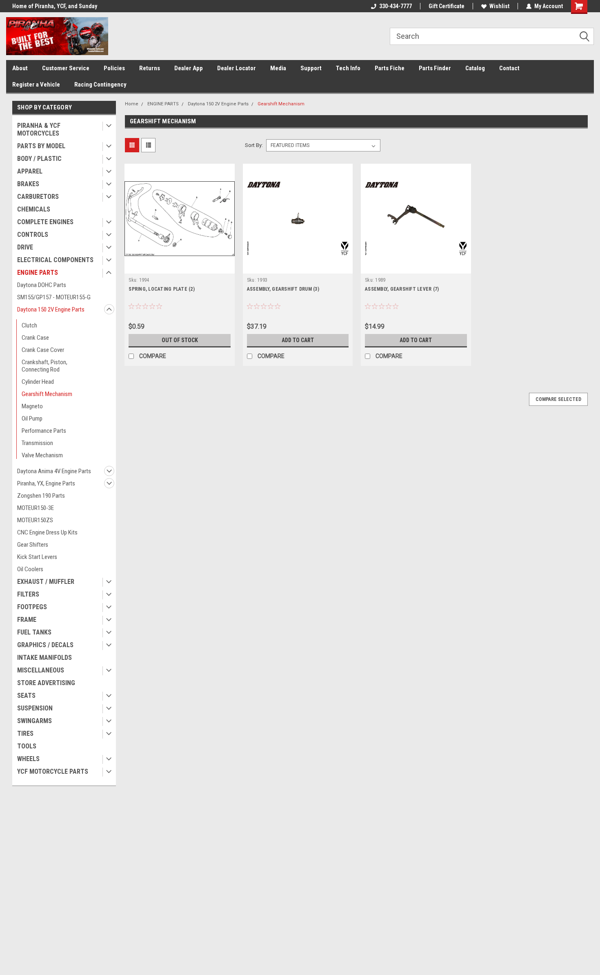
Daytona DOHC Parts (41, 285)
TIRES (25, 733)
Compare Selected (558, 399)
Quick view (179, 267)
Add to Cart (298, 340)
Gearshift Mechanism (47, 394)
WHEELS (28, 759)
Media (278, 68)
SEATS (26, 695)
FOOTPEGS (32, 607)
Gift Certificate (446, 6)
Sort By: (254, 145)
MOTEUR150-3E (35, 508)
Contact (509, 68)
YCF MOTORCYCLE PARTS (52, 771)
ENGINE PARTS (37, 272)
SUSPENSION (35, 708)
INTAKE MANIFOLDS (44, 657)
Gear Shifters (32, 544)
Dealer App (188, 68)
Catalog (475, 68)
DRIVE (25, 247)
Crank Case (35, 337)
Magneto (32, 406)
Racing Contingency (100, 84)
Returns (149, 68)
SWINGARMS (34, 721)
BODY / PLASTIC (39, 158)
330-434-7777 (395, 6)
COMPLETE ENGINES (45, 222)
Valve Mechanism (42, 455)
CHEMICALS (33, 209)
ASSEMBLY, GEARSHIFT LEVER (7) (402, 289)
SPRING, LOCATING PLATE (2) (162, 289)
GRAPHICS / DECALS (45, 645)
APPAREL (29, 171)
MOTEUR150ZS (35, 520)
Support (311, 68)
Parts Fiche (389, 68)
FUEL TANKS (34, 632)
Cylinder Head (38, 381)
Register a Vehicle (36, 84)
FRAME (26, 619)
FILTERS (28, 594)
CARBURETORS (38, 196)
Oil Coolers (30, 569)
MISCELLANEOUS (40, 670)
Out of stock (180, 340)
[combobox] (492, 36)
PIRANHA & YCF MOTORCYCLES (38, 129)
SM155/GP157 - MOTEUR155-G (54, 297)
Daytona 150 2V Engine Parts (50, 309)
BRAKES (28, 184)
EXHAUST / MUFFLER (45, 581)
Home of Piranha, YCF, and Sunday (54, 6)
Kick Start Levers (37, 557)
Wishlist (499, 6)
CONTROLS (32, 234)
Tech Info (348, 68)
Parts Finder (435, 68)
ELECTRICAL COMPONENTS (55, 260)
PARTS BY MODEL (41, 146)
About (20, 68)
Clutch (29, 325)
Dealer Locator (236, 68)
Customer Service (65, 68)
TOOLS (26, 746)
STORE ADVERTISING (46, 683)
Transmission (37, 443)
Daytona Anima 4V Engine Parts (54, 471)
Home (131, 104)
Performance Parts (44, 430)
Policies (114, 68)
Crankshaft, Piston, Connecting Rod (44, 365)
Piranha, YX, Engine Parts (46, 483)
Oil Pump (32, 418)
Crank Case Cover (43, 350)
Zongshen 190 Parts (41, 495)
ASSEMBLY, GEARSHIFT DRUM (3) (283, 289)
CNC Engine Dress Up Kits (47, 532)
